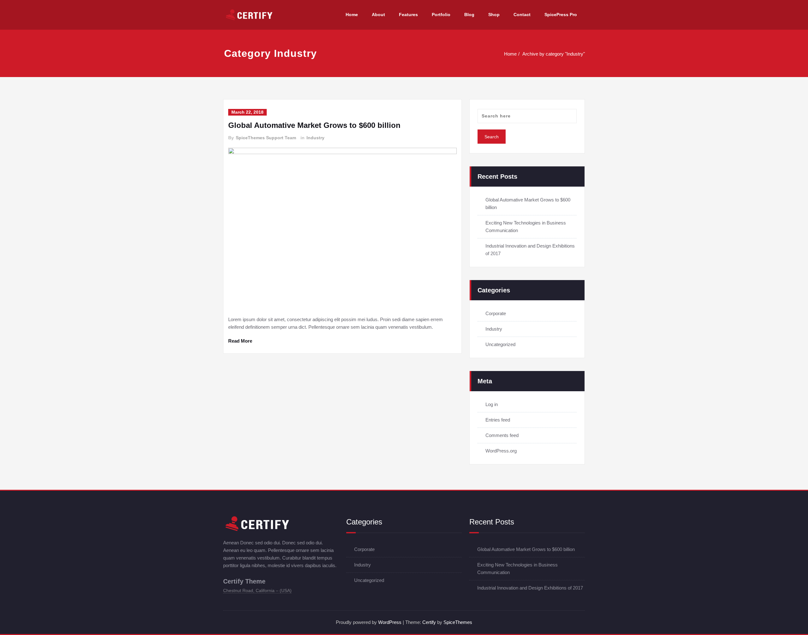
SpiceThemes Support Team (266, 137)
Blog (469, 14)
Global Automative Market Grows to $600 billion (314, 125)
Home (352, 14)
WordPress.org (501, 450)
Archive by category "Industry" (553, 54)
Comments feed (502, 435)
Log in (491, 404)
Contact (522, 14)
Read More (240, 341)
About (378, 14)
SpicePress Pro (560, 14)
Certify (429, 622)
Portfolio (441, 14)
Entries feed (497, 419)
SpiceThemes (457, 622)
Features (408, 14)
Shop (494, 14)
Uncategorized (500, 344)
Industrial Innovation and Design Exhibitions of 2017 (530, 587)
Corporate (495, 313)
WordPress (389, 622)
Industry (315, 137)
